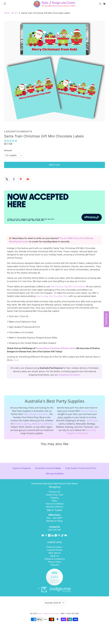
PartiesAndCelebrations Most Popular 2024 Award (54, 483)
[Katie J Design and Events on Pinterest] (59, 536)
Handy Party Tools (54, 494)
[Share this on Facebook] (13, 179)
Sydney (27, 423)
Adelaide (48, 423)
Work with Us (55, 553)
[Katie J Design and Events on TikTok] (62, 536)
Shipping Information (69, 374)
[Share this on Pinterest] (21, 179)
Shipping (54, 497)
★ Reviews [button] (106, 319)
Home (7, 13)
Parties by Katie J (54, 547)
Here (16, 360)
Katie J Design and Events (35, 414)
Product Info (54, 492)
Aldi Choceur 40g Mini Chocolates (68, 286)
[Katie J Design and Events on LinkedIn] (52, 536)
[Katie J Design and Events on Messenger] (55, 536)
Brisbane (18, 423)
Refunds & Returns (54, 506)
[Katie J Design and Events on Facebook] (46, 536)
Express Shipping (88, 410)
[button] (10, 140)
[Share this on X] (7, 179)
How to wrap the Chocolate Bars (52, 296)
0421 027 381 (54, 530)
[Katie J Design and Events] (54, 4)
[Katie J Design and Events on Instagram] (49, 536)
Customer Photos (54, 550)
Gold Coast (92, 420)
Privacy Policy (54, 562)
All (15, 13)
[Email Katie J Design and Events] (42, 536)
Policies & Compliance (54, 559)
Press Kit (55, 565)
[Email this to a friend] (28, 179)
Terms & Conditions (54, 503)
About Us (54, 556)
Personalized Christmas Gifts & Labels (55, 348)
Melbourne (37, 423)
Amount (8, 150)
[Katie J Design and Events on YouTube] (65, 536)
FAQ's (54, 500)
